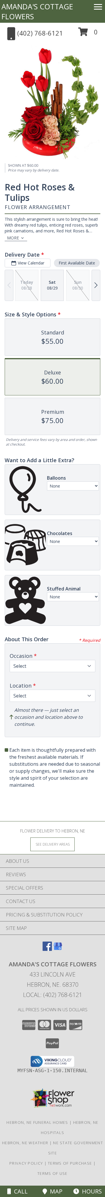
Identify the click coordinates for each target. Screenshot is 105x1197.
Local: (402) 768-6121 (52, 995)
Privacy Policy (26, 1163)
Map (54, 1191)
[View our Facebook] (47, 949)
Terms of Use (52, 1173)
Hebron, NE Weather (25, 1142)
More (13, 238)
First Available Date (77, 263)
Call (19, 1191)
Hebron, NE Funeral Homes (37, 1122)
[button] (88, 34)
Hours (90, 1191)
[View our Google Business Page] (57, 949)
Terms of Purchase (70, 1163)
